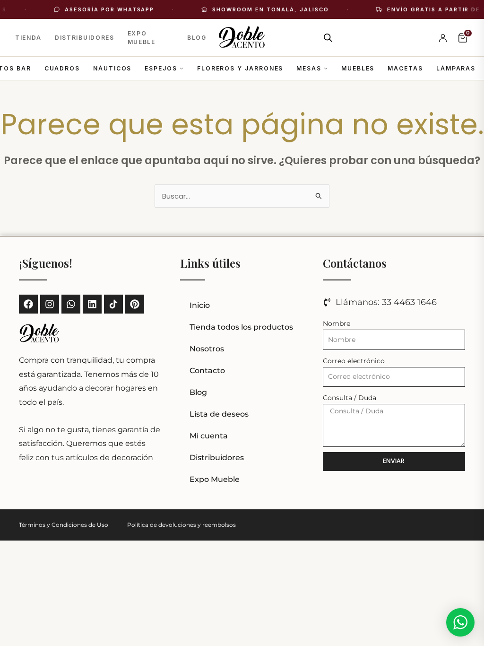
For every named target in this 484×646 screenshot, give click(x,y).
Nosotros (207, 348)
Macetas (405, 68)
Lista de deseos (219, 414)
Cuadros (62, 68)
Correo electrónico (354, 361)
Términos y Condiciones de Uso (63, 524)
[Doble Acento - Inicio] (242, 38)
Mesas (308, 68)
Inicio (200, 305)
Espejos (161, 68)
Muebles (357, 68)
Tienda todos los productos (241, 327)
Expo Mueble (142, 37)
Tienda (28, 37)
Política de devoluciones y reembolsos (181, 524)
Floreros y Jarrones (240, 68)
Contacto (207, 370)
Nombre (336, 323)
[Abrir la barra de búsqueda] (328, 38)
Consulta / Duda (349, 397)
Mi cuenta (209, 435)
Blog (197, 37)
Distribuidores (84, 37)
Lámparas (455, 68)
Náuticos (112, 68)
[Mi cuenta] (443, 38)
